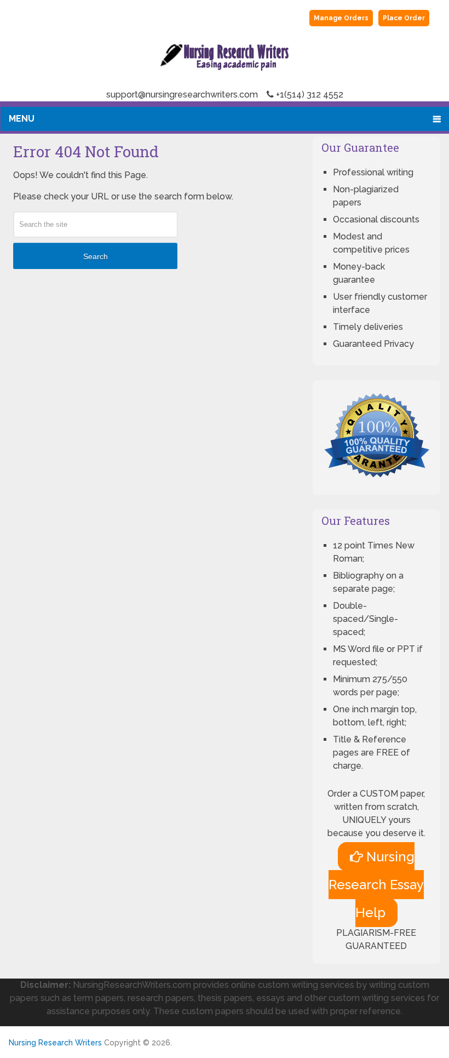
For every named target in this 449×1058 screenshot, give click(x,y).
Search (95, 256)
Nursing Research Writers (55, 1042)
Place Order (404, 18)
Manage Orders (341, 18)
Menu (21, 118)
